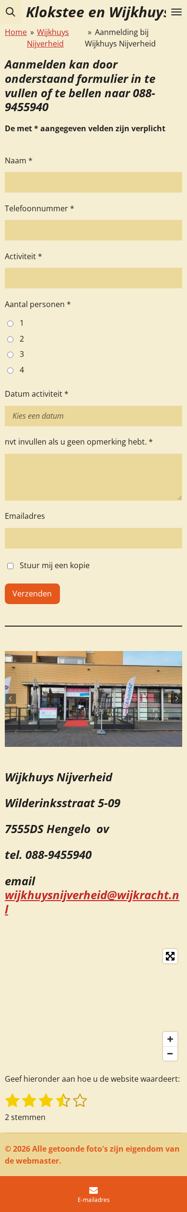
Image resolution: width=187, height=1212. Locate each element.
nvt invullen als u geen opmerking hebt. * (79, 441)
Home (16, 32)
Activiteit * (23, 256)
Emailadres (25, 516)
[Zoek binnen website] (10, 12)
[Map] (93, 1004)
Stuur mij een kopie (55, 565)
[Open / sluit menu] (176, 12)
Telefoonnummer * (39, 208)
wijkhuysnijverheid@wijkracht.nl (92, 902)
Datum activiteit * (37, 394)
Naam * (19, 160)
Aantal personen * (38, 304)
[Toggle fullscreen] (170, 956)
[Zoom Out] (170, 1053)
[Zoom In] (170, 1039)
